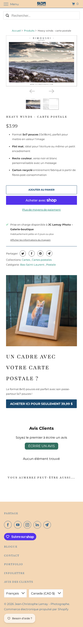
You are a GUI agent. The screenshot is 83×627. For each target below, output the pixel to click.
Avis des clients (18, 582)
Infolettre (14, 573)
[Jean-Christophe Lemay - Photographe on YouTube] (18, 525)
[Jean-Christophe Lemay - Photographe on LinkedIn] (38, 525)
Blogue (10, 547)
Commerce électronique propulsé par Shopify (36, 609)
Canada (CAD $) (43, 593)
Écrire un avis (41, 446)
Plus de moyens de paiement (41, 209)
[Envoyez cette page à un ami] (48, 253)
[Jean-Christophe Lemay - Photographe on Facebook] (8, 525)
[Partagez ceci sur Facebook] (31, 253)
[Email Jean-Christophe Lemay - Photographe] (48, 525)
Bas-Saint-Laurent (32, 264)
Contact (11, 555)
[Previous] (31, 90)
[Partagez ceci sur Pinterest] (40, 253)
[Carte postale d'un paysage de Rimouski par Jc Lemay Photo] (41, 60)
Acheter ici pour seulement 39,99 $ (41, 404)
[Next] (51, 90)
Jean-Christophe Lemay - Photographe (42, 604)
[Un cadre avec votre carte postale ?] (41, 310)
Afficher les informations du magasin (30, 240)
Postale (51, 264)
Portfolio (13, 564)
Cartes (26, 259)
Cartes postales (42, 259)
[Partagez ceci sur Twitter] (22, 253)
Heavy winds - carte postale (36, 117)
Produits (29, 30)
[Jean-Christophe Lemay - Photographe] (41, 4)
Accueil (16, 30)
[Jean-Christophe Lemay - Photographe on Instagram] (28, 525)
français (13, 593)
